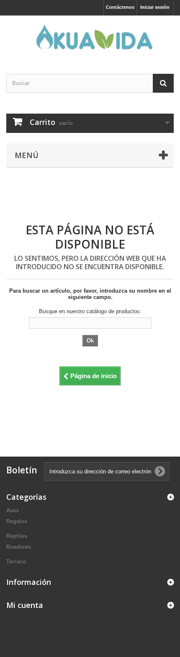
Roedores (18, 547)
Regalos (16, 521)
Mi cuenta (24, 605)
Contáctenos (120, 7)
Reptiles (16, 536)
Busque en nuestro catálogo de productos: (90, 311)
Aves (12, 510)
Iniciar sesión (155, 7)
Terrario (16, 561)
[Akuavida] (90, 37)
